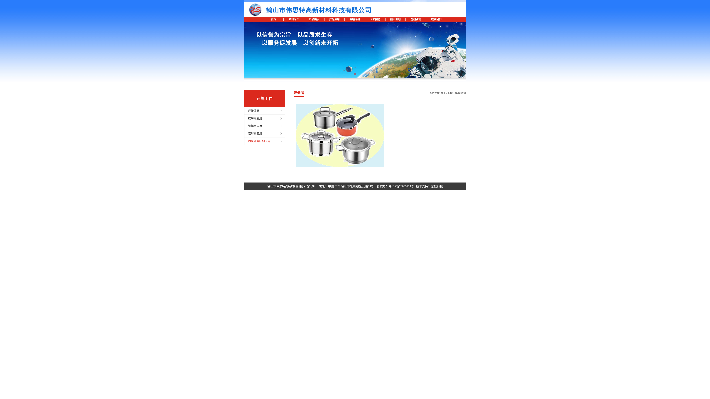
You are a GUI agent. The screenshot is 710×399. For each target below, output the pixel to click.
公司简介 (294, 19)
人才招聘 (375, 19)
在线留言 (416, 19)
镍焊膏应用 (255, 118)
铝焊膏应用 (255, 133)
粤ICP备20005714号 (401, 186)
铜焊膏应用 (255, 126)
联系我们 (436, 19)
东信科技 (437, 186)
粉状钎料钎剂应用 (259, 141)
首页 (273, 19)
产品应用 (334, 19)
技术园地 (395, 19)
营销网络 (355, 19)
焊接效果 (253, 110)
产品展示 (314, 19)
